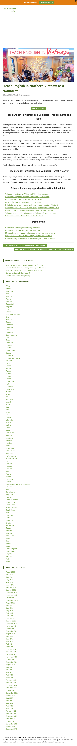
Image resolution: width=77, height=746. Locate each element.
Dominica (9, 356)
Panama (9, 469)
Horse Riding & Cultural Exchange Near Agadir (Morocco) (26, 268)
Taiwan (8, 528)
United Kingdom (11, 549)
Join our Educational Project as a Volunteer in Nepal (25, 246)
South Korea (10, 510)
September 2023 (12, 662)
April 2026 (9, 582)
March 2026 (10, 585)
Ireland (8, 402)
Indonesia (9, 399)
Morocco (9, 441)
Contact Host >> (38, 109)
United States (10, 551)
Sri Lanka (9, 515)
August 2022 (10, 696)
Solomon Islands (12, 500)
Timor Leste (10, 536)
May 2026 (9, 580)
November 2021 (11, 719)
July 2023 (9, 667)
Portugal (9, 477)
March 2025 (10, 616)
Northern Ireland (11, 459)
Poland (8, 474)
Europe (8, 366)
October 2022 (10, 690)
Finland (8, 368)
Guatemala (10, 381)
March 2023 (10, 678)
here (62, 742)
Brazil (8, 317)
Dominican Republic (13, 358)
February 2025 (11, 618)
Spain (8, 513)
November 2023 (11, 657)
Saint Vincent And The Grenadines (18, 484)
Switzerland (10, 525)
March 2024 (10, 647)
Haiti (7, 384)
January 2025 (11, 621)
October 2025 (10, 598)
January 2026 (11, 590)
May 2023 (9, 672)
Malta (8, 428)
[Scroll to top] (74, 743)
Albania (8, 289)
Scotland (9, 487)
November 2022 (11, 688)
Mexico (8, 430)
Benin (8, 309)
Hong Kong (10, 389)
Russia (8, 482)
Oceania (9, 464)
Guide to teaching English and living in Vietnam (23, 228)
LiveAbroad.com (34, 737)
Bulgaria (9, 320)
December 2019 (11, 729)
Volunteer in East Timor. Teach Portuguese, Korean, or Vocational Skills (32, 208)
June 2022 (9, 701)
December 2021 (11, 716)
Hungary (9, 392)
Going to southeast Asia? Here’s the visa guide (22, 230)
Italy (7, 407)
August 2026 (10, 572)
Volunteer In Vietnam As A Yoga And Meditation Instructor (27, 194)
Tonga (8, 541)
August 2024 (10, 634)
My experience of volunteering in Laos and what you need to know (30, 233)
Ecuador (9, 361)
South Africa (10, 502)
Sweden (9, 523)
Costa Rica (10, 345)
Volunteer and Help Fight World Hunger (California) (24, 270)
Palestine (9, 466)
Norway (8, 461)
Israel (8, 404)
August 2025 (10, 603)
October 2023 (10, 660)
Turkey (8, 543)
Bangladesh (10, 304)
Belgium (9, 307)
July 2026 (9, 575)
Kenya (8, 412)
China (8, 340)
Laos (7, 415)
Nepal (8, 446)
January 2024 (11, 652)
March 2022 (10, 708)
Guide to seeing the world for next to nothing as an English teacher (30, 239)
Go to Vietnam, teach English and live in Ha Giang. (24, 199)
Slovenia (9, 497)
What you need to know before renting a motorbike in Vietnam (28, 236)
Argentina (9, 291)
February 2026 (11, 587)
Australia (9, 296)
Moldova (9, 435)
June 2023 (9, 670)
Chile (7, 338)
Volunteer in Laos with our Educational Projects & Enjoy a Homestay (31, 213)
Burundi (8, 322)
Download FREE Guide (46, 2)
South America (11, 505)
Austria (8, 299)
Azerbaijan (9, 302)
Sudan (8, 518)
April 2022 (9, 706)
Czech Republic (11, 350)
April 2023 (9, 675)
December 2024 (11, 623)
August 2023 (10, 665)
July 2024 (9, 636)
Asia (7, 294)
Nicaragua (9, 453)
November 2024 (11, 626)
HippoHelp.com (21, 737)
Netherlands (10, 448)
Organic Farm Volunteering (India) (18, 276)
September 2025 (12, 600)
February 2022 (11, 711)
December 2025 (11, 593)
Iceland (8, 394)
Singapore (9, 495)
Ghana (8, 376)
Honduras (9, 386)
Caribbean (9, 332)
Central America (11, 335)
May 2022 (9, 703)
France (8, 371)
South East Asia (19, 95)
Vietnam (29, 95)
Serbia (8, 489)
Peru (7, 471)
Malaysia (9, 425)
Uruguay (9, 554)
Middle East (10, 433)
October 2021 (10, 721)
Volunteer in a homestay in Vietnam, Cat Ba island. (24, 216)
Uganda (8, 546)
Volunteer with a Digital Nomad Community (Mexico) (24, 265)
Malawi (8, 422)
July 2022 (9, 698)
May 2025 (9, 611)
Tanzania (9, 531)
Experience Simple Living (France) (18, 273)
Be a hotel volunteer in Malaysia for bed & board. (23, 202)
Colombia (9, 343)
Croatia (8, 348)
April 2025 (9, 613)
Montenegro (10, 438)
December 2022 (11, 685)
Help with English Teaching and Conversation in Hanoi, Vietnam (29, 210)
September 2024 (12, 631)
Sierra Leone (10, 492)
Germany (9, 374)
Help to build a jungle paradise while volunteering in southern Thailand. (31, 205)
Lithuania (9, 420)
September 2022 (12, 693)
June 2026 (9, 577)
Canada (8, 330)
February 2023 (11, 680)
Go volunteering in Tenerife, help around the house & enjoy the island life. (43, 249)
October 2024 (10, 629)
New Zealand (10, 451)
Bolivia (8, 312)
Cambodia (9, 325)
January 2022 (11, 714)
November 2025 (11, 595)
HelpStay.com (7, 740)
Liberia (8, 417)
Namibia (9, 443)
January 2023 (11, 683)
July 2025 (9, 605)
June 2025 (9, 608)
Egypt (8, 363)
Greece (8, 379)
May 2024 (9, 642)
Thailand (9, 533)
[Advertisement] (38, 30)
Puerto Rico (10, 479)
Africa (8, 286)
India (7, 397)
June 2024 (9, 639)
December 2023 (11, 654)
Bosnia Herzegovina (13, 314)
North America (11, 456)
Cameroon (9, 327)
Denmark (9, 353)
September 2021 (12, 724)
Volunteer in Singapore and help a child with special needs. (27, 197)
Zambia (8, 562)
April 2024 (9, 644)
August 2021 (10, 726)
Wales (8, 559)
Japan (8, 410)
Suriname (9, 520)
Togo (8, 538)
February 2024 (11, 649)
